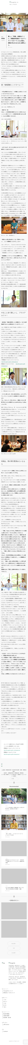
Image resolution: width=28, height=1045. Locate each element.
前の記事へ (14, 943)
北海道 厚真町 (6, 1015)
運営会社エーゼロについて (9, 992)
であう (4, 1006)
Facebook (5, 1031)
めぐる (4, 1005)
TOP (14, 948)
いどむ (4, 1003)
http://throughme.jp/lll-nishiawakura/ (11, 754)
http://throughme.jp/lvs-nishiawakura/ (9, 361)
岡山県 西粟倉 (6, 1013)
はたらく (5, 1001)
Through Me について (8, 990)
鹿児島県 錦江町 (7, 1017)
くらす (4, 999)
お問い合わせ (6, 1024)
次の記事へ (14, 952)
